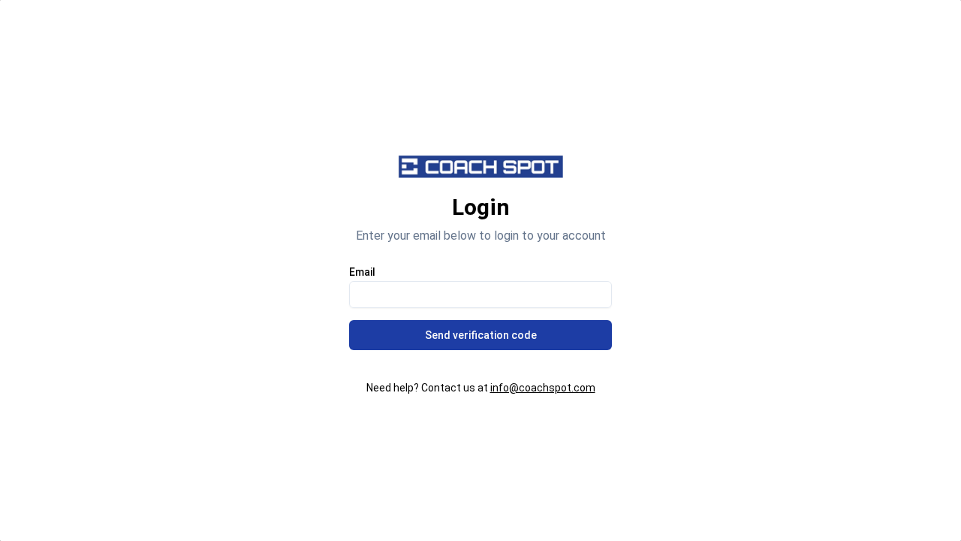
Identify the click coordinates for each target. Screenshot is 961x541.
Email (362, 272)
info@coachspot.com (542, 388)
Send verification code (481, 335)
